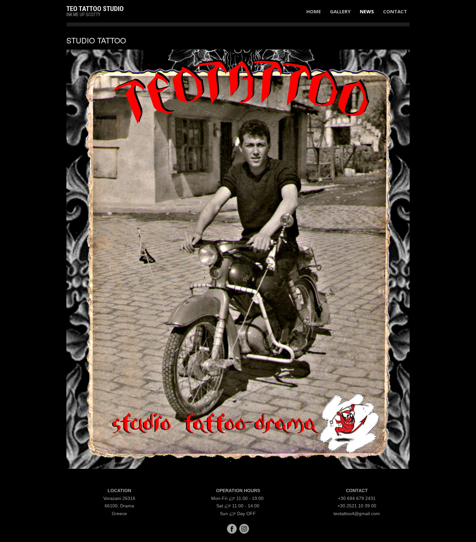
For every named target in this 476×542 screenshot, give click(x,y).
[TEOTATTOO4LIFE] (244, 528)
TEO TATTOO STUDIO (95, 9)
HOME (313, 11)
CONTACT (395, 11)
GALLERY (340, 11)
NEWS (367, 11)
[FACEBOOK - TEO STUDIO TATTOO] (232, 528)
